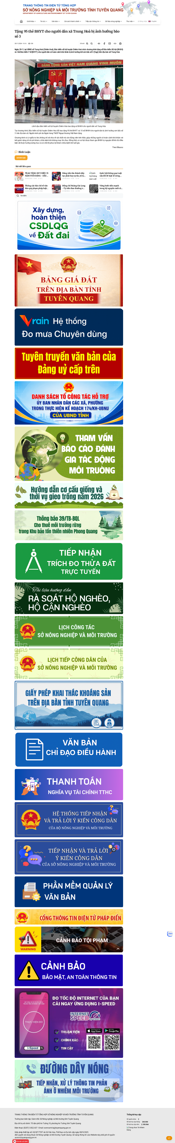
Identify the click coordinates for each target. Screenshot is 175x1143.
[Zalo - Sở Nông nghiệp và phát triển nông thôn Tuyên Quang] (170, 933)
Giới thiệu (30, 21)
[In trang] (120, 43)
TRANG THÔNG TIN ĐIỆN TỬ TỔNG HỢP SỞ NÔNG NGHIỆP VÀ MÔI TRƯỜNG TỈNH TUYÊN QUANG (54, 1114)
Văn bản (55, 21)
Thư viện (129, 21)
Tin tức (42, 21)
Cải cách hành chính (71, 21)
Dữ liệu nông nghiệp (112, 21)
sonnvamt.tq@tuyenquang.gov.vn (57, 1128)
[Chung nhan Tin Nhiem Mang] (143, 1128)
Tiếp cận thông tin (92, 21)
